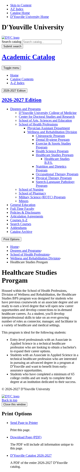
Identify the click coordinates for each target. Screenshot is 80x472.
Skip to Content (20, 5)
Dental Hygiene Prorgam (53, 139)
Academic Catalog (28, 57)
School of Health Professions (38, 124)
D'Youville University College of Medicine (48, 113)
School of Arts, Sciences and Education (45, 120)
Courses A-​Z (19, 220)
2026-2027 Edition (21, 100)
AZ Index (16, 9)
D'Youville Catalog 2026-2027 (31, 455)
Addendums (18, 228)
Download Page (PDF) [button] (25, 437)
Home (14, 75)
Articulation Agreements (26, 216)
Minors (23, 201)
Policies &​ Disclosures (25, 212)
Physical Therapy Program (54, 178)
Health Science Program (52, 151)
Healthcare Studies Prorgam (54, 155)
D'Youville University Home (29, 17)
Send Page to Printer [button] (24, 423)
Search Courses (20, 224)
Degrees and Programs (25, 109)
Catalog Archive (21, 231)
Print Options (11, 239)
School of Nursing (31, 189)
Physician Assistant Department (48, 128)
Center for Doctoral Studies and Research (47, 116)
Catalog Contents (21, 79)
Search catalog (11, 41)
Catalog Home (20, 13)
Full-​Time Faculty (22, 208)
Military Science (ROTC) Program (42, 197)
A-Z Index (17, 83)
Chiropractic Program (50, 136)
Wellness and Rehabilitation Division (52, 132)
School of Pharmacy (32, 193)
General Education (22, 205)
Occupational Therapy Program (57, 174)
